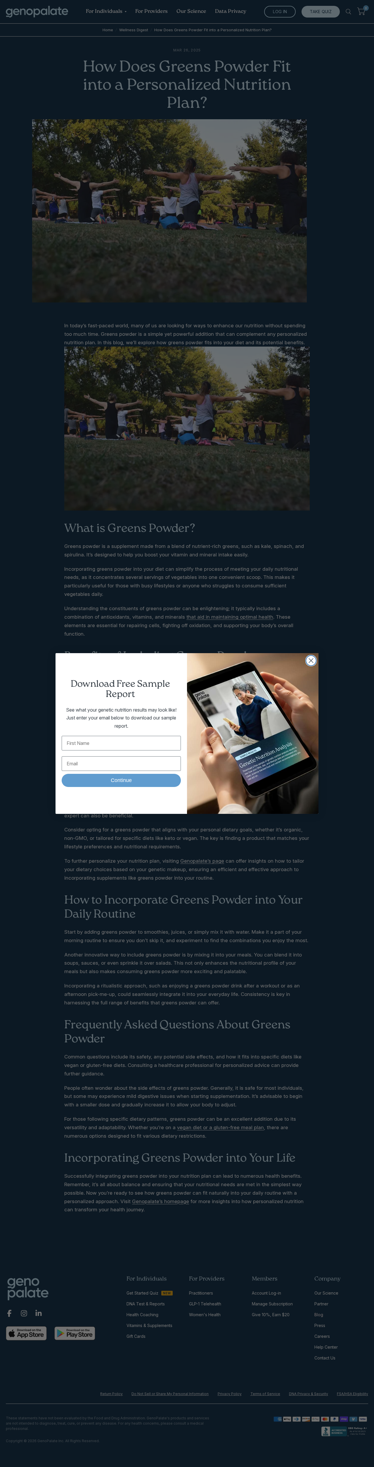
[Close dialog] (311, 660)
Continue (121, 780)
